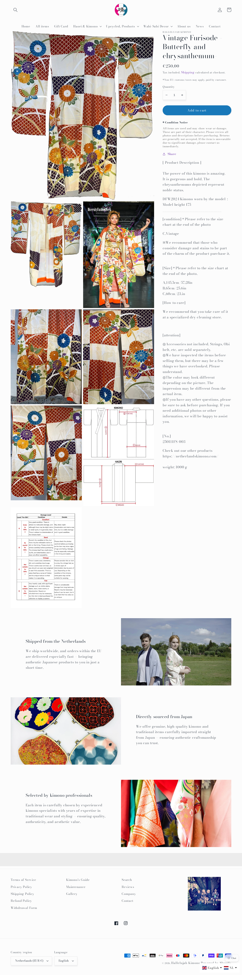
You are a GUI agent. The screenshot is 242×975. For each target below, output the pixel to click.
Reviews (128, 887)
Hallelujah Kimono (185, 963)
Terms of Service (23, 880)
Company (129, 894)
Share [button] (172, 154)
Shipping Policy (22, 894)
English (64, 961)
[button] (15, 10)
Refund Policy (21, 900)
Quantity (169, 87)
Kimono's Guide (78, 880)
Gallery (71, 894)
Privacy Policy (21, 887)
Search (127, 880)
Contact (127, 900)
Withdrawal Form (24, 908)
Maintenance (76, 887)
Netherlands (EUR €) (29, 961)
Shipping (188, 72)
